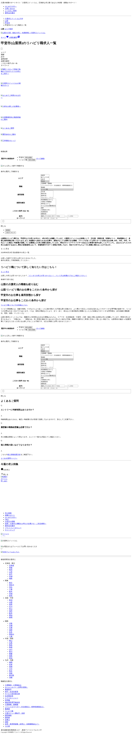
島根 (10, 647)
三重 (10, 636)
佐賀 (10, 664)
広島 (10, 643)
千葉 (10, 589)
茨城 (10, 593)
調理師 (7, 717)
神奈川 (11, 585)
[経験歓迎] (48, 214)
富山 (10, 609)
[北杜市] (45, 179)
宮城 (10, 576)
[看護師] (57, 187)
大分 (10, 669)
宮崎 (10, 673)
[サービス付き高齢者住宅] (48, 206)
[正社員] (47, 192)
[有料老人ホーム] (48, 204)
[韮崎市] (45, 175)
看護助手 (8, 689)
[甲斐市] (45, 181)
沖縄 (10, 677)
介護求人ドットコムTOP (14, 18)
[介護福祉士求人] (48, 210)
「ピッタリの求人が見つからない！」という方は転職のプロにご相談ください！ (57, 275)
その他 (7, 726)
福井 (10, 611)
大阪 (10, 623)
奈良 (10, 632)
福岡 (10, 662)
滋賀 (10, 630)
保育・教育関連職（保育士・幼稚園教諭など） (22, 724)
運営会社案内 (10, 13)
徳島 (10, 656)
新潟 (10, 600)
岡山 (10, 641)
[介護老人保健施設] (48, 202)
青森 (10, 567)
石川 (10, 606)
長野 (10, 604)
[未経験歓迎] (48, 212)
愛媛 (10, 654)
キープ (5, 37)
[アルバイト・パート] (47, 198)
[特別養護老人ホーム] (48, 200)
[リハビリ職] (57, 189)
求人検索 (8, 513)
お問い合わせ (10, 8)
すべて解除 (40, 158)
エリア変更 (9, 29)
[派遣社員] (47, 196)
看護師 (7, 709)
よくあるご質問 (10, 11)
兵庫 (10, 628)
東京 (10, 583)
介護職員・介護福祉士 (13, 685)
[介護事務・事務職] (57, 184)
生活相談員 (9, 696)
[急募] (48, 208)
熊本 (10, 671)
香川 (10, 651)
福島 (10, 578)
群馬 (10, 596)
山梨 (6, 21)
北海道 (11, 565)
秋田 (10, 570)
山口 (10, 649)
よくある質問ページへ (9, 458)
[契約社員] (47, 194)
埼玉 (10, 587)
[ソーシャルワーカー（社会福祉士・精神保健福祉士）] (57, 185)
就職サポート (10, 515)
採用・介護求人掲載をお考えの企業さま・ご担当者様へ (25, 523)
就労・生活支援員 (11, 691)
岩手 (10, 574)
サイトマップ (10, 530)
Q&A (7, 519)
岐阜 (10, 613)
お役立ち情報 (10, 521)
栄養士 (7, 720)
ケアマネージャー (11, 698)
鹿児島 (11, 675)
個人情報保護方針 (14, 454)
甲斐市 (7, 23)
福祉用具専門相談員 (12, 702)
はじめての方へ (10, 6)
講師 (6, 722)
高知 (10, 658)
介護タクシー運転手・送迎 (15, 713)
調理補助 (8, 715)
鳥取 (10, 645)
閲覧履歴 (15, 37)
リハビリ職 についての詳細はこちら (14, 305)
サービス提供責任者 (12, 694)
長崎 (10, 667)
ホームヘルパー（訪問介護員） (16, 687)
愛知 (10, 615)
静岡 (10, 617)
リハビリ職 (9, 711)
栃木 (10, 591)
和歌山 (11, 634)
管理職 (7, 700)
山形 (10, 572)
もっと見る (5, 249)
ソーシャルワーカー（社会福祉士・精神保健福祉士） (25, 707)
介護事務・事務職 (11, 704)
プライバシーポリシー (13, 528)
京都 (10, 625)
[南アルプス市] (45, 177)
